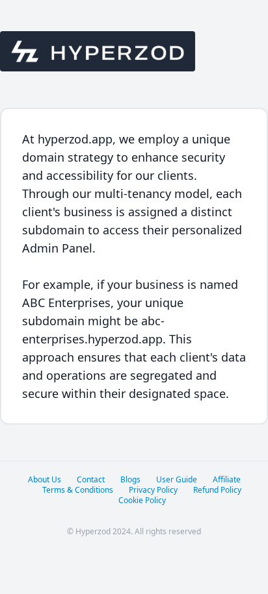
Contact (91, 480)
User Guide (176, 480)
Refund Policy (217, 490)
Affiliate (227, 480)
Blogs (130, 480)
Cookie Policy (142, 500)
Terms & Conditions (77, 490)
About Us (44, 480)
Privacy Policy (153, 490)
